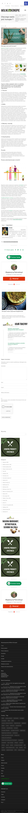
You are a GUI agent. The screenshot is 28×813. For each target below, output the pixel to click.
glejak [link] (3, 725)
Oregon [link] (16, 742)
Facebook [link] (3, 791)
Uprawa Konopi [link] (5, 509)
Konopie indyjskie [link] (5, 730)
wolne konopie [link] (21, 750)
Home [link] (2, 757)
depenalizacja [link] (17, 723)
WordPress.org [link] (4, 676)
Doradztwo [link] (7, 5)
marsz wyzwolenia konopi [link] (7, 735)
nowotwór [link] (4, 742)
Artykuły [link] (2, 760)
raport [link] (3, 747)
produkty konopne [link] (7, 241)
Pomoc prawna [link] (23, 5)
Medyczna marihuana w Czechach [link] (9, 740)
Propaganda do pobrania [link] (6, 661)
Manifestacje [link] (5, 484)
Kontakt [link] (2, 658)
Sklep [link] (2, 770)
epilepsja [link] (24, 723)
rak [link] (24, 745)
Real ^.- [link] (2, 802)
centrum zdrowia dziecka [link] (7, 723)
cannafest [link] (4, 720)
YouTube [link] (3, 797)
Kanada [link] (3, 728)
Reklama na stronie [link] (5, 664)
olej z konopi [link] (10, 742)
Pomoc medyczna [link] (15, 5)
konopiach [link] (21, 185)
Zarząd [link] (2, 656)
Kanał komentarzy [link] (4, 675)
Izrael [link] (7, 725)
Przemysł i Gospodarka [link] (7, 504)
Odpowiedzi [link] (10, 339)
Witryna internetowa (5, 392)
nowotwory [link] (20, 740)
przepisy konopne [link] (18, 745)
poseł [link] (7, 745)
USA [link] (15, 750)
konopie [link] (10, 210)
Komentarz (3, 366)
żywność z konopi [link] (14, 241)
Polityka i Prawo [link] (5, 498)
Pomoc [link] (2, 765)
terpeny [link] (21, 747)
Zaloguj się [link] (3, 673)
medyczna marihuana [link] (6, 737)
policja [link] (3, 745)
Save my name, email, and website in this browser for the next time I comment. (13, 400)
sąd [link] (17, 747)
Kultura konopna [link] (6, 482)
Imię (2, 382)
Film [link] (3, 471)
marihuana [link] (15, 732)
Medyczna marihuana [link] (7, 491)
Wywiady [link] (4, 511)
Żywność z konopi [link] (4, 48)
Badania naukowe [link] (6, 464)
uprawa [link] (3, 750)
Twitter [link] (2, 794)
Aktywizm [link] (4, 462)
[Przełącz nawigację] (25, 10)
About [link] (3, 225)
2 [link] (4, 26)
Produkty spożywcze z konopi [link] (7, 197)
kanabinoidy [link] (18, 725)
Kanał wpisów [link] (4, 674)
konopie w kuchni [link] (15, 730)
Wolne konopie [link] (4, 762)
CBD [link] (9, 720)
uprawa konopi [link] (10, 750)
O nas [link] (2, 645)
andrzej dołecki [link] (9, 718)
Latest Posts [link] (9, 225)
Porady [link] (4, 500)
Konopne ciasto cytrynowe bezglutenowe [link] (12, 311)
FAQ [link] (2, 773)
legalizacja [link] (22, 730)
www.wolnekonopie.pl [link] (17, 219)
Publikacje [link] (4, 507)
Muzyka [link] (4, 493)
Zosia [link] (10, 228)
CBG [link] (12, 720)
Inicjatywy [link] (4, 473)
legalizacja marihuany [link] (6, 732)
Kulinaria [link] (2, 26)
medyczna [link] (17, 735)
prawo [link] (4, 502)
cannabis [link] (22, 718)
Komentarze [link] (5, 475)
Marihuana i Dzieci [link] (6, 489)
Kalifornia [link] (12, 725)
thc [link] (25, 747)
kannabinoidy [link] (9, 728)
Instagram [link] (3, 799)
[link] (26, 3)
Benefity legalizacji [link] (6, 466)
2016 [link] (3, 718)
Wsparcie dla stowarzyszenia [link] (7, 666)
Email (2, 387)
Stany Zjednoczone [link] (10, 747)
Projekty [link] (2, 768)
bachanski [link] (16, 718)
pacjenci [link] (21, 742)
